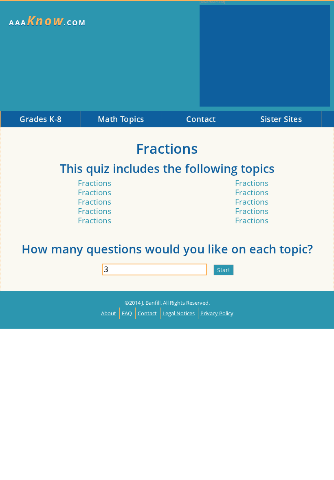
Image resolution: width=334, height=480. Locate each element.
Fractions (94, 182)
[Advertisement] (265, 56)
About (108, 313)
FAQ (127, 313)
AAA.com (47, 20)
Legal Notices (179, 313)
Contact (147, 313)
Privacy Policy (216, 313)
